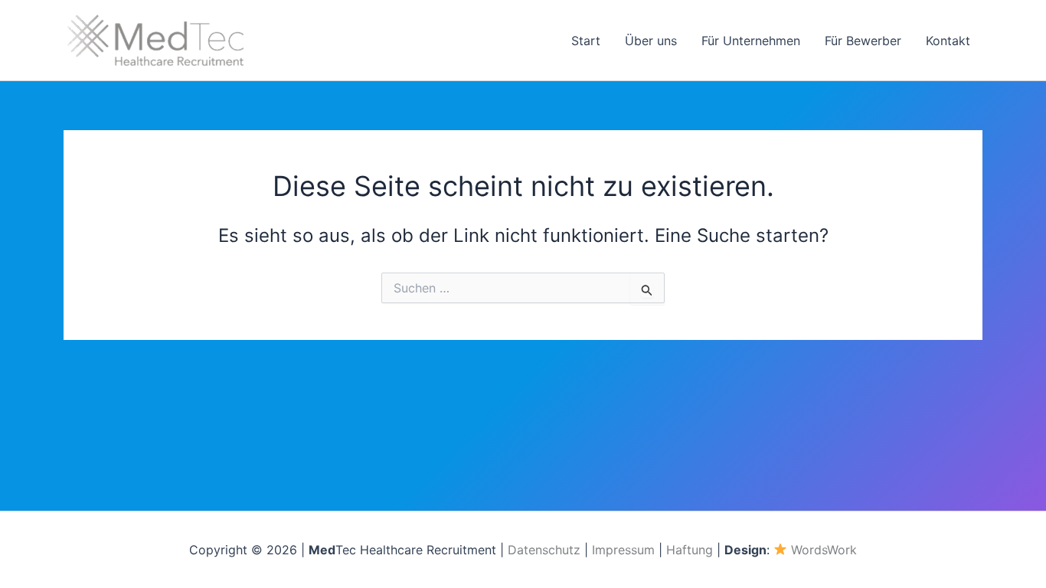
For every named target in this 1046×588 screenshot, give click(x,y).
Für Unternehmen (750, 40)
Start (585, 40)
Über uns (651, 40)
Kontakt (948, 40)
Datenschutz (544, 549)
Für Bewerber (863, 40)
